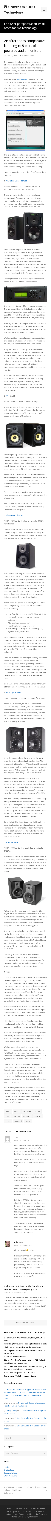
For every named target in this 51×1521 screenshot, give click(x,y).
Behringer (10, 692)
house (37, 1111)
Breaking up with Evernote (15, 1363)
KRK (7, 396)
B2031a (18, 692)
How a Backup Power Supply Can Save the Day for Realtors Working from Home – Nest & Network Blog (25, 1392)
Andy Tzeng (12, 1410)
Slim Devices (22, 79)
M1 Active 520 (17, 515)
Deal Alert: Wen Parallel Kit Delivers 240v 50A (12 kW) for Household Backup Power (25, 1368)
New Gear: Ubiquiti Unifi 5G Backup (19, 1372)
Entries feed (9, 1470)
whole (27, 1121)
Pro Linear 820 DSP (19, 181)
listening (16, 1116)
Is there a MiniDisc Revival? (15, 1356)
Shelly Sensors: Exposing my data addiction (22, 1347)
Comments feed (10, 1473)
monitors (37, 1116)
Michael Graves (28, 56)
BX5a (16, 842)
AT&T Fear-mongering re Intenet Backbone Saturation (13, 1490)
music (8, 1121)
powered (18, 1121)
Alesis (8, 181)
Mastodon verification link (28, 1514)
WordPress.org (10, 1476)
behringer (27, 1111)
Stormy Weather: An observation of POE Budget (24, 1360)
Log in (6, 1467)
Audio (16, 1111)
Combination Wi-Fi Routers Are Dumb (20, 1376)
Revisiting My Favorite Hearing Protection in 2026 (25, 1344)
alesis (8, 1111)
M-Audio (9, 842)
